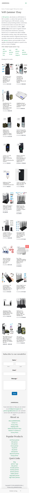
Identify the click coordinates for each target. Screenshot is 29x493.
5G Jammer (14, 447)
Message (14, 378)
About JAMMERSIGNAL (14, 421)
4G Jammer (14, 449)
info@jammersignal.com (15, 409)
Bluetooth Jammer (14, 453)
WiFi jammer (6, 17)
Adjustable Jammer (14, 475)
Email (14, 370)
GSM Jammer (14, 451)
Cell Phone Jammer (14, 440)
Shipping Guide (14, 426)
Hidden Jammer (15, 473)
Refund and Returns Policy (14, 428)
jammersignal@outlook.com (10, 410)
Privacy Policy (14, 424)
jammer (6, 40)
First (8, 366)
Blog (14, 462)
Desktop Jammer (14, 469)
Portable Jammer (14, 467)
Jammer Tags (14, 464)
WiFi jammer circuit (11, 52)
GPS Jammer (14, 444)
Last (20, 366)
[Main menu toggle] (25, 3)
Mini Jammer (14, 466)
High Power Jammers (14, 477)
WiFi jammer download (24, 52)
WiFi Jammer (14, 442)
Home (3, 9)
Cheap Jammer (14, 455)
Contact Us (14, 422)
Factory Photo (14, 432)
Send (14, 393)
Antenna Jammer (14, 471)
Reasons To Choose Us (14, 430)
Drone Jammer (14, 446)
